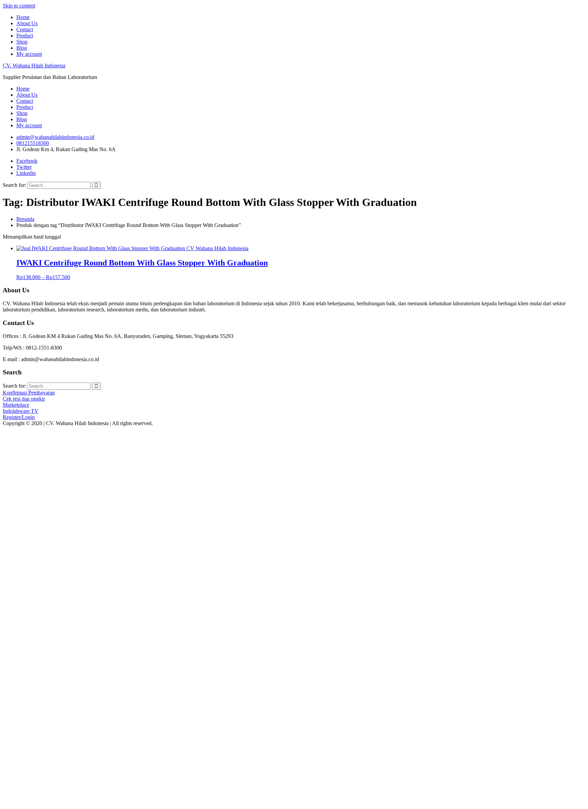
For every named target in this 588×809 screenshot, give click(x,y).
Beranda (25, 219)
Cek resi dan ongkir (24, 399)
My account (29, 54)
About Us (26, 23)
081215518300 (32, 143)
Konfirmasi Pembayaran (29, 392)
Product (24, 35)
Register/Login (19, 417)
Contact (24, 29)
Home (23, 17)
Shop (22, 42)
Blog (21, 48)
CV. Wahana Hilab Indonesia (34, 65)
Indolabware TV (20, 411)
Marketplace (16, 405)
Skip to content (19, 6)
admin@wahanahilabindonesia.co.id (55, 137)
